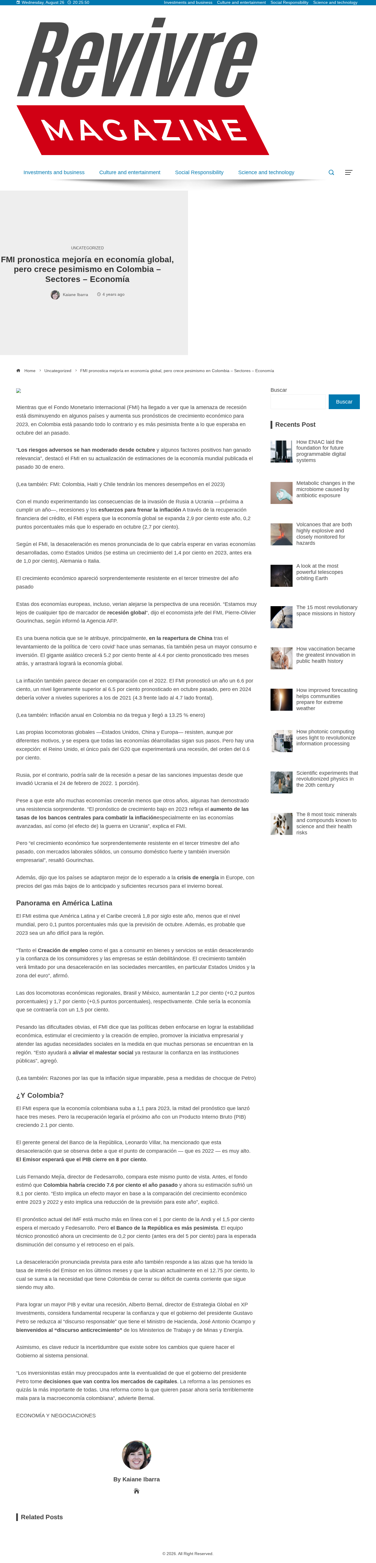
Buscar (279, 390)
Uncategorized (87, 248)
